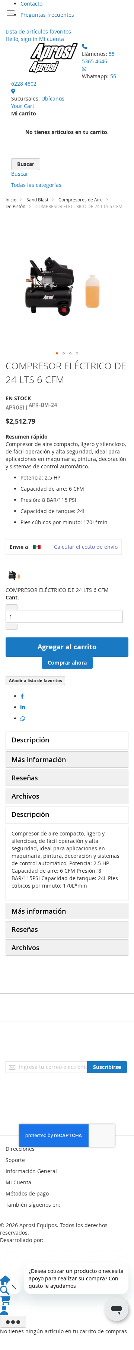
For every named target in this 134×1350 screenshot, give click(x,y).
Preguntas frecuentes (47, 14)
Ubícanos (52, 98)
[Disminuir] (11, 607)
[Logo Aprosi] (54, 58)
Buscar (19, 173)
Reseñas (25, 777)
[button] (57, 353)
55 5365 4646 (98, 57)
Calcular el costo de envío (86, 546)
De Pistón (15, 206)
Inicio (11, 200)
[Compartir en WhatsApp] (22, 718)
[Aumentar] (11, 627)
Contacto (31, 3)
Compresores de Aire (80, 200)
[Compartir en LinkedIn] (22, 707)
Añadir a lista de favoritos (35, 680)
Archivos (25, 796)
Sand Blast (37, 200)
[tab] (67, 740)
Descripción (30, 739)
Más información (39, 759)
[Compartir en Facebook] (22, 696)
